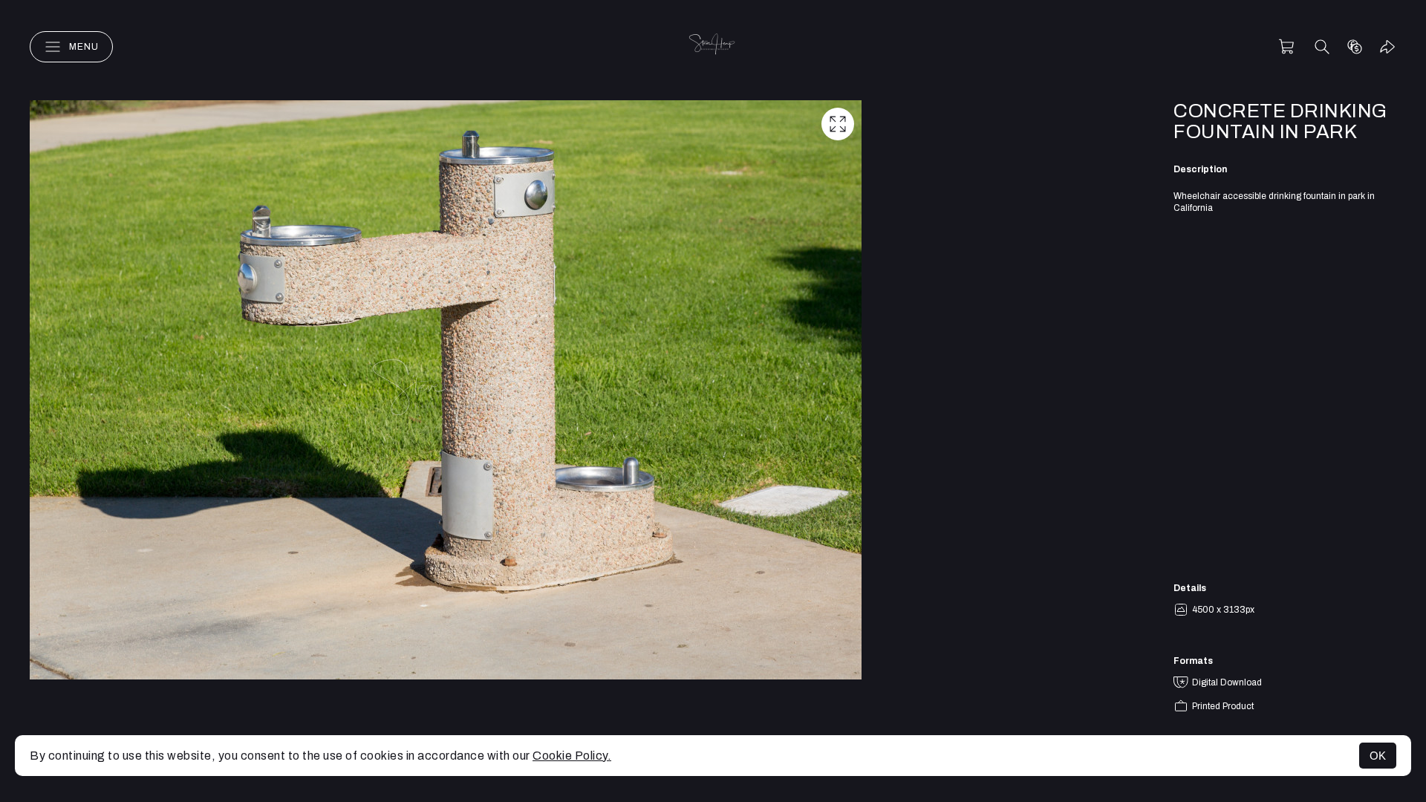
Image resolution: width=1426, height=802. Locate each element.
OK (1378, 755)
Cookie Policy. (572, 755)
